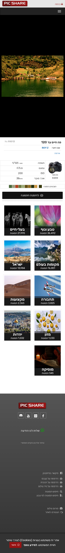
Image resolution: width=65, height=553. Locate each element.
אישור (13, 545)
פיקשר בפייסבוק (51, 473)
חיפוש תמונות (52, 491)
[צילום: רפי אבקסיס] (17, 286)
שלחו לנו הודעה (30, 430)
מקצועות (17, 299)
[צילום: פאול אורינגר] (47, 356)
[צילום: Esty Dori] (47, 321)
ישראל (17, 264)
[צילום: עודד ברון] (17, 251)
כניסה (58, 4)
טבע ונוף (47, 229)
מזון (48, 334)
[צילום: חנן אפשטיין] (47, 251)
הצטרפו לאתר (52, 512)
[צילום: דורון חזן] (47, 286)
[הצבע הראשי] (40, 186)
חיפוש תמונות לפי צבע (48, 495)
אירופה (57, 153)
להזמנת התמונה (30, 195)
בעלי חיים (17, 229)
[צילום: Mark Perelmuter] (17, 216)
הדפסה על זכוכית (50, 482)
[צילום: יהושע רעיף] (47, 216)
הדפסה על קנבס (51, 478)
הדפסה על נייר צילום (49, 486)
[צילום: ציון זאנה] (17, 321)
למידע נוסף (30, 545)
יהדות (17, 334)
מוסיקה (48, 369)
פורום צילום (53, 508)
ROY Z (45, 147)
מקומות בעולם (47, 264)
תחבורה (47, 299)
